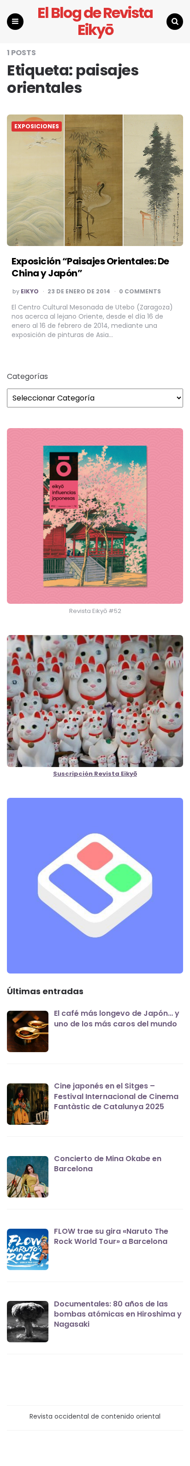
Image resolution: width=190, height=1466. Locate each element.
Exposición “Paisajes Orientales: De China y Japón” (90, 267)
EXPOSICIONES (36, 126)
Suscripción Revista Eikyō (95, 773)
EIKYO (30, 291)
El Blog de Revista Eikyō (95, 22)
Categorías (27, 377)
